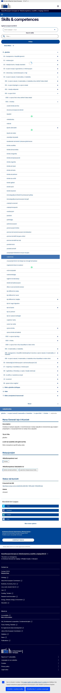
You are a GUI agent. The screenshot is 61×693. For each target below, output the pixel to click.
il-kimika (46, 413)
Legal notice (4, 669)
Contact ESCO (5, 571)
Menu (1, 14)
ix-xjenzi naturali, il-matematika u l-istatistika (20, 413)
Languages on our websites (9, 660)
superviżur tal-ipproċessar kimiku (28, 470)
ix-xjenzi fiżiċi (38, 413)
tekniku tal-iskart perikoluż (10, 470)
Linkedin (9, 514)
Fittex (30, 42)
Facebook (9, 510)
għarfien (3, 413)
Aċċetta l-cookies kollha (15, 689)
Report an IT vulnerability (8, 657)
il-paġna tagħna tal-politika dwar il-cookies (35, 682)
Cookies (3, 663)
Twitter (8, 506)
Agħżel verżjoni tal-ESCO (9, 26)
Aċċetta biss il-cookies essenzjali (37, 689)
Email (8, 519)
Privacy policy (5, 666)
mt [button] (58, 6)
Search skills (30, 33)
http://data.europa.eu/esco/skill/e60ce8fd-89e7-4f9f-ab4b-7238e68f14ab (23, 486)
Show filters (7, 45)
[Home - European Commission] (6, 5)
